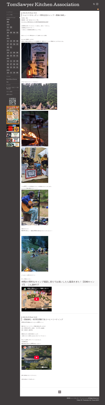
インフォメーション (10, 17)
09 (11, 27)
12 (8, 52)
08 (17, 41)
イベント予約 (9, 14)
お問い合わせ (9, 94)
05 (11, 44)
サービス (8, 85)
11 (7, 27)
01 (8, 35)
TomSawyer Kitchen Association (43, 5)
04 (14, 32)
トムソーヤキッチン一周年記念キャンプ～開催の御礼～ (44, 15)
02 (17, 32)
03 (17, 44)
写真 (7, 82)
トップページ (9, 12)
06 (8, 22)
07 (8, 44)
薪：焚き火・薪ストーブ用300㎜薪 (12, 88)
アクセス (8, 76)
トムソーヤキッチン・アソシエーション (78, 398)
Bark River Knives (11, 79)
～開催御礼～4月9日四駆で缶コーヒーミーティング (42, 320)
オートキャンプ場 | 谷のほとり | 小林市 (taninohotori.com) (34, 22)
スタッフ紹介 (9, 91)
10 (8, 32)
